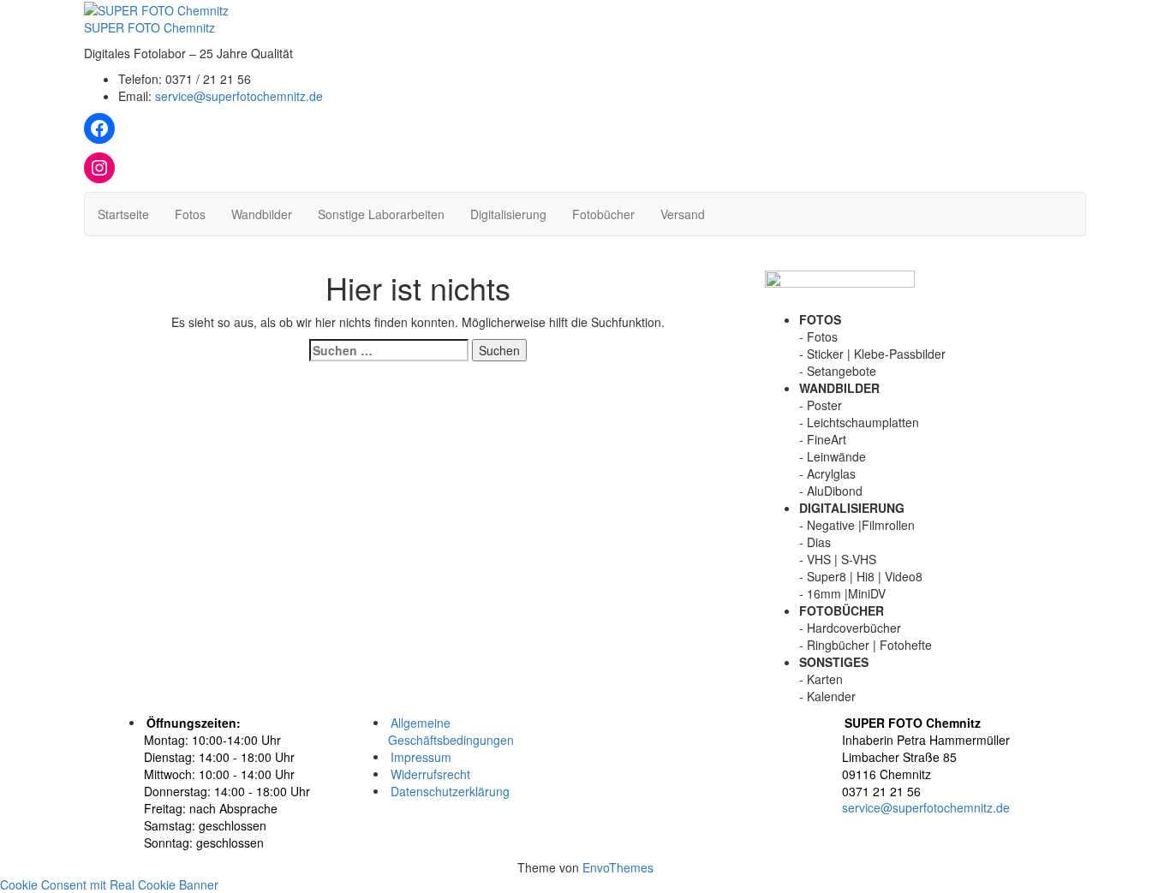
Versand (682, 214)
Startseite (123, 214)
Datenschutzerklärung (450, 790)
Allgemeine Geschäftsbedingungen (451, 730)
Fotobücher (603, 214)
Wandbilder (261, 214)
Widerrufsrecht (430, 773)
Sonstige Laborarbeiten (381, 214)
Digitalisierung (508, 214)
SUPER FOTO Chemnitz (149, 27)
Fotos (190, 214)
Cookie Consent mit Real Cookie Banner (109, 884)
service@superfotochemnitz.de (239, 95)
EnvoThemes (618, 867)
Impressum (421, 756)
